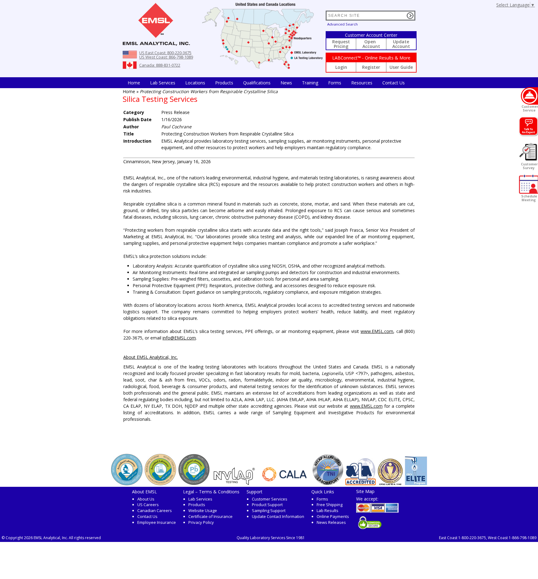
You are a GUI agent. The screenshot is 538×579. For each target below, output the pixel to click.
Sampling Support (269, 510)
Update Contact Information (278, 516)
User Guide (401, 67)
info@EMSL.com (179, 338)
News (286, 83)
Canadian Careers (154, 510)
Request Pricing (341, 44)
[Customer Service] (529, 96)
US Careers (148, 504)
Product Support (267, 504)
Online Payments (333, 516)
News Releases (331, 522)
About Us (145, 499)
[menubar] (266, 82)
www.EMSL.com (377, 331)
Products (224, 83)
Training (310, 83)
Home (134, 83)
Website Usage (202, 510)
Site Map (365, 491)
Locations (195, 83)
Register (371, 67)
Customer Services (269, 499)
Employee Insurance (156, 522)
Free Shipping (329, 504)
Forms (334, 83)
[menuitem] (134, 82)
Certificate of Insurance (210, 516)
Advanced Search (342, 24)
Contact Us (393, 83)
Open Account (371, 44)
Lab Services (200, 499)
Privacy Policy (201, 522)
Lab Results (327, 510)
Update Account (401, 44)
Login (341, 67)
